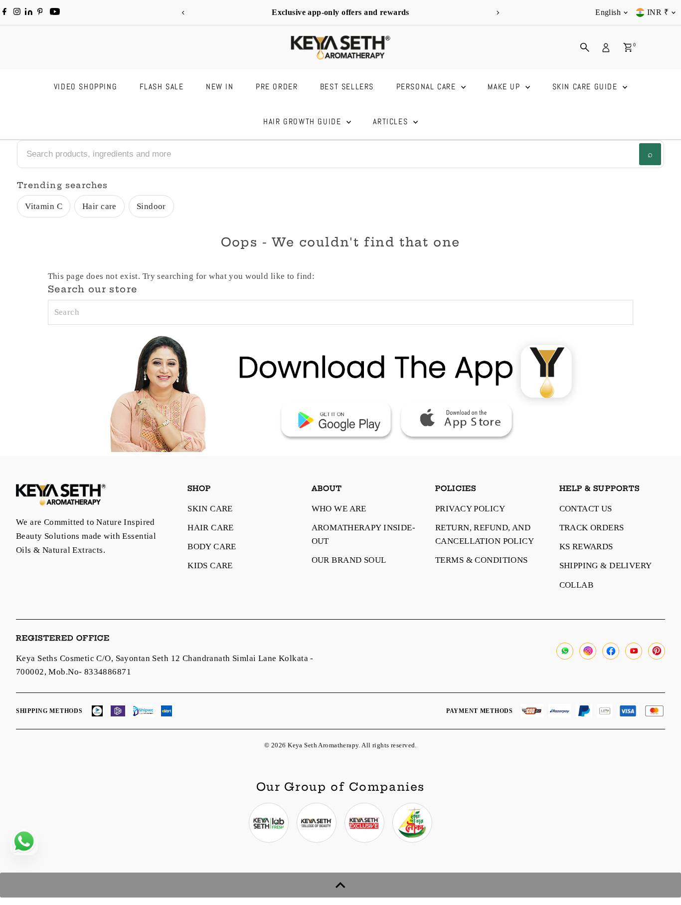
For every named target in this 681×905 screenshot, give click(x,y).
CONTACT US (585, 508)
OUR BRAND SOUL (349, 560)
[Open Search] (584, 47)
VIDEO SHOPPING (85, 86)
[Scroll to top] (340, 885)
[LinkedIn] (29, 12)
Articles (391, 121)
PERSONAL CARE (427, 86)
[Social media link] (564, 651)
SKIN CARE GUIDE (586, 86)
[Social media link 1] (269, 823)
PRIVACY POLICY (470, 508)
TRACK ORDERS (591, 527)
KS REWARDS (586, 546)
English (608, 12)
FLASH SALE (162, 86)
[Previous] (183, 12)
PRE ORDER (277, 86)
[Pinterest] (40, 12)
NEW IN (220, 86)
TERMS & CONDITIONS (481, 560)
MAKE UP (505, 86)
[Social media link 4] (412, 823)
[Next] (498, 12)
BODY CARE (211, 546)
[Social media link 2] (317, 823)
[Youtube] (54, 12)
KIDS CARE (210, 565)
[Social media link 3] (364, 823)
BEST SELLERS (347, 86)
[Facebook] (4, 12)
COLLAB (576, 585)
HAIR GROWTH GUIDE (303, 121)
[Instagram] (17, 12)
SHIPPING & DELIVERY (605, 565)
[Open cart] (628, 47)
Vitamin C (43, 206)
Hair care (99, 206)
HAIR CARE (210, 527)
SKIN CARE (210, 508)
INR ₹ (658, 12)
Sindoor (151, 206)
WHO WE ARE (339, 508)
